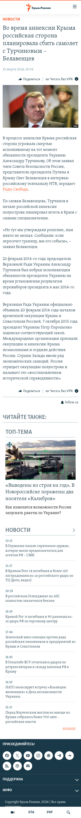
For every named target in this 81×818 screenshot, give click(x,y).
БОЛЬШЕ (69, 729)
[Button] (29, 79)
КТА (31, 812)
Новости (11, 20)
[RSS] (7, 766)
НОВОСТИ (18, 530)
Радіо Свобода (15, 190)
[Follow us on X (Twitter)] (17, 755)
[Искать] (68, 812)
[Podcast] (17, 766)
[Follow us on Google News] (48, 755)
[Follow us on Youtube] (28, 755)
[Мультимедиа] (12, 812)
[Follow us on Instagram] (38, 755)
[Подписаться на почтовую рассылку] (28, 766)
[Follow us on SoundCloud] (69, 755)
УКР (50, 812)
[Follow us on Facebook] (7, 755)
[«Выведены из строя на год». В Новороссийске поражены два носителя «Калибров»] (40, 460)
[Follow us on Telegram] (59, 755)
